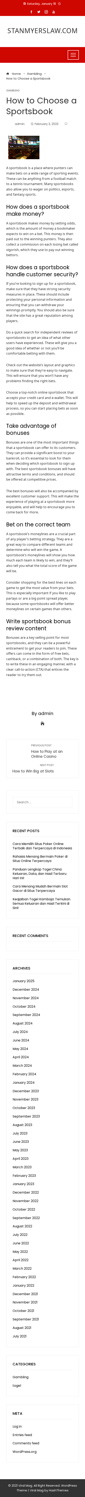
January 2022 (23, 1285)
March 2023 (22, 1167)
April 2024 (21, 1057)
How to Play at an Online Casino (47, 751)
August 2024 (23, 1023)
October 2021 (23, 1310)
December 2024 (26, 989)
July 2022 (20, 1234)
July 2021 (20, 1336)
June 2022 (21, 1243)
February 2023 (24, 1175)
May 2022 (20, 1251)
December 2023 (26, 1091)
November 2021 (25, 1302)
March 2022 (22, 1268)
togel (17, 1385)
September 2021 (26, 1319)
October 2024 (24, 1006)
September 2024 (26, 1014)
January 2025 (23, 981)
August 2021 (22, 1327)
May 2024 (20, 1048)
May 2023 (20, 1150)
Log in (17, 1426)
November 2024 (26, 998)
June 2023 (21, 1141)
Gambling (13, 90)
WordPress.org (25, 1451)
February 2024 (24, 1074)
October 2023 (24, 1107)
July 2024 (20, 1031)
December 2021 (25, 1294)
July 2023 (20, 1133)
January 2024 (24, 1082)
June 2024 (21, 1040)
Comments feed (26, 1443)
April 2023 (20, 1158)
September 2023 (26, 1116)
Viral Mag (37, 1490)
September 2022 (26, 1218)
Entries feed (22, 1435)
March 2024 (22, 1065)
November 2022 (25, 1201)
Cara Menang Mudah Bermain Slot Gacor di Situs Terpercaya (40, 888)
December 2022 (26, 1192)
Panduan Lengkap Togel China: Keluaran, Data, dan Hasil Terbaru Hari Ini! (39, 873)
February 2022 (24, 1277)
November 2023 (25, 1099)
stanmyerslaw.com (42, 30)
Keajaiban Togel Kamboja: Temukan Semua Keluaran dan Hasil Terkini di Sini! (41, 903)
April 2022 (20, 1260)
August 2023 (22, 1124)
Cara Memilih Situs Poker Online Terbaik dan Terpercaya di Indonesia (42, 846)
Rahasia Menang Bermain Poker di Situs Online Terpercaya (40, 858)
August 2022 (22, 1226)
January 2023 (23, 1184)
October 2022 (24, 1209)
